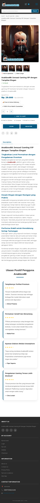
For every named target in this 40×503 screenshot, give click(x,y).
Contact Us (4, 467)
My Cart (3, 446)
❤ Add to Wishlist (6, 120)
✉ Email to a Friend (29, 120)
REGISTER (28, 126)
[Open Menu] (37, 4)
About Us (4, 463)
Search (35, 11)
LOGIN (11, 126)
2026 (17, 16)
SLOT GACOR (10, 16)
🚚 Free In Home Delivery (11, 102)
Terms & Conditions (7, 473)
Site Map (4, 476)
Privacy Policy (5, 470)
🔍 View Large (19, 73)
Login (3, 443)
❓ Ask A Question (7, 73)
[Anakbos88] (10, 4)
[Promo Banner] (20, 43)
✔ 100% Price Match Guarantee (13, 106)
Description (7, 142)
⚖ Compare (17, 120)
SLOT (3, 16)
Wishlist (3, 450)
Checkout (4, 453)
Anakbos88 (11, 162)
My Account (5, 440)
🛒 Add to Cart (20, 116)
